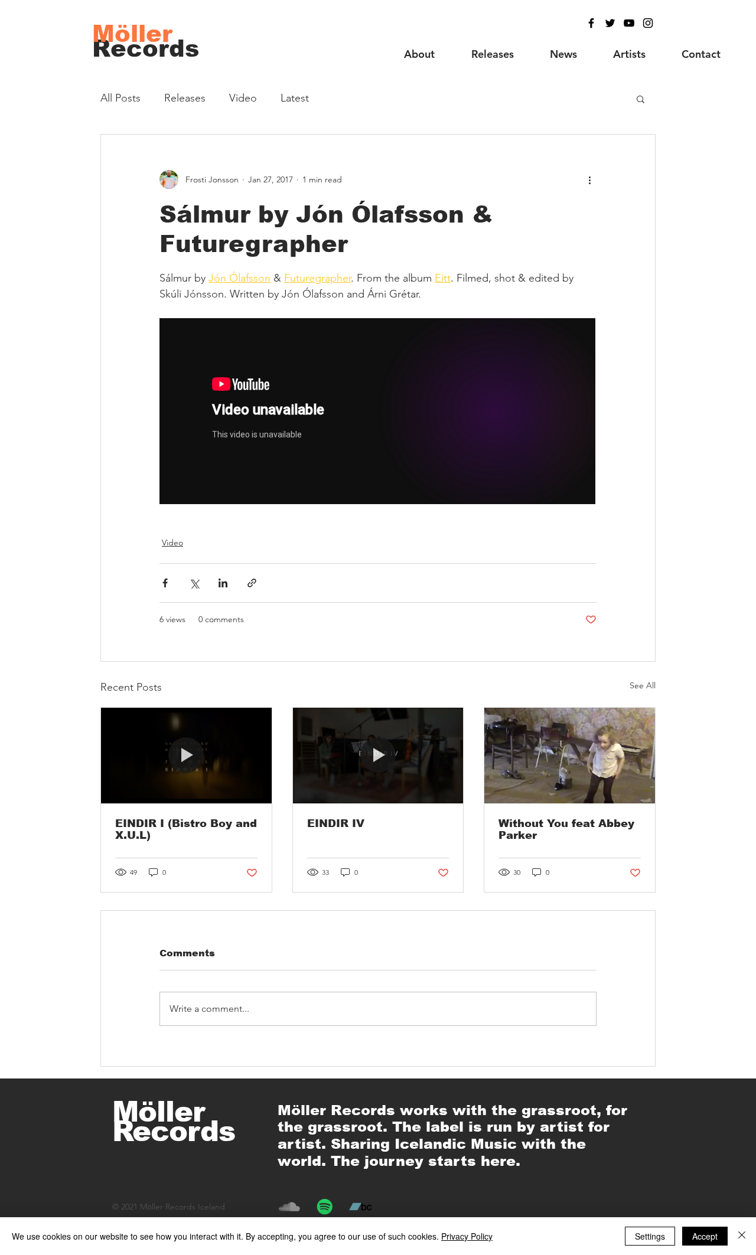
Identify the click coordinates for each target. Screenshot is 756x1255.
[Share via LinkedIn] (223, 583)
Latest (295, 97)
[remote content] (378, 412)
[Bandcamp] (360, 1206)
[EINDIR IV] (378, 755)
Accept (705, 1236)
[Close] (742, 1236)
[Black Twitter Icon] (610, 23)
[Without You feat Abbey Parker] (569, 755)
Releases (185, 97)
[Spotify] (325, 1206)
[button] (640, 98)
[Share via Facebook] (165, 583)
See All (643, 685)
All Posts (120, 97)
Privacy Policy (467, 1236)
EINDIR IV (335, 823)
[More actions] (589, 179)
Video (243, 97)
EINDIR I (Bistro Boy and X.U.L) (186, 829)
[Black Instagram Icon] (647, 23)
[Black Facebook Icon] (591, 23)
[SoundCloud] (289, 1206)
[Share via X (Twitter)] (194, 583)
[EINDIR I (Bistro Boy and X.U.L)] (186, 755)
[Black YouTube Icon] (629, 23)
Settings (650, 1236)
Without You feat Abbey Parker (566, 829)
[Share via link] (252, 583)
